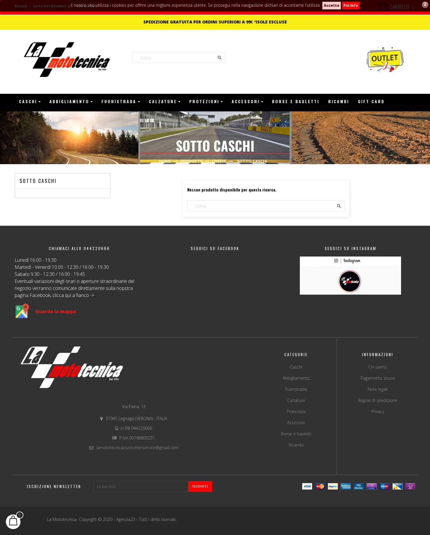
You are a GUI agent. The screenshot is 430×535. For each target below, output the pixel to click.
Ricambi (296, 445)
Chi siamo (377, 367)
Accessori (296, 422)
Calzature (296, 400)
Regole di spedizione (377, 400)
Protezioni (296, 411)
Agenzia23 (126, 519)
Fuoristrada (296, 389)
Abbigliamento (296, 378)
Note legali (378, 389)
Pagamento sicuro (378, 378)
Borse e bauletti (296, 434)
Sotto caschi (38, 180)
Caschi (296, 367)
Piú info (350, 5)
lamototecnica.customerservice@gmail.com (137, 447)
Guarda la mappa (55, 311)
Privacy (377, 411)
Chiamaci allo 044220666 (79, 248)
